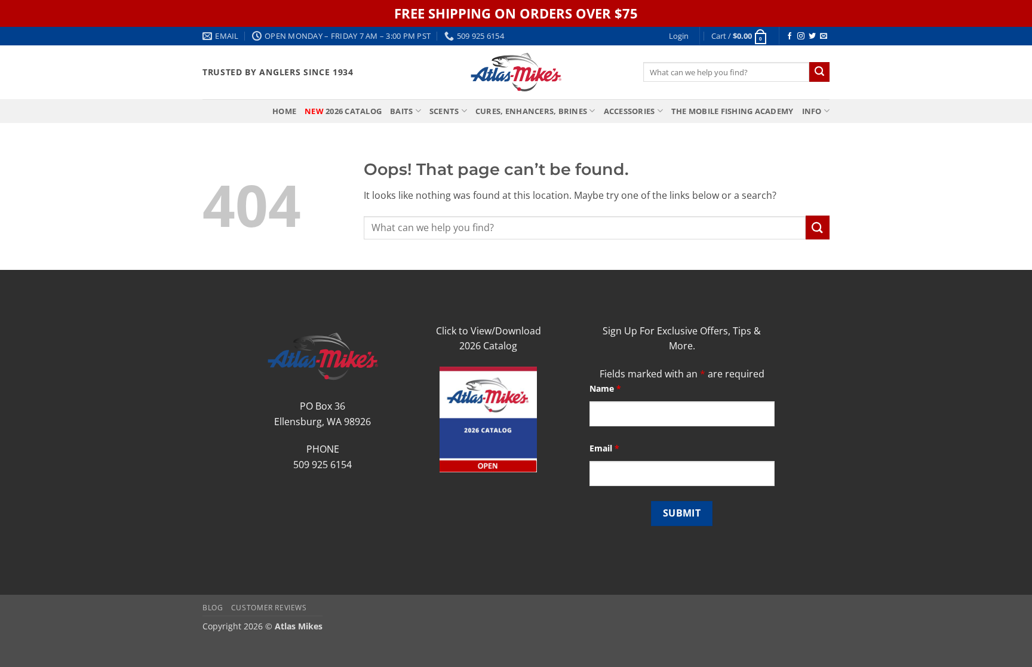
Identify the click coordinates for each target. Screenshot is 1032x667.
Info (812, 111)
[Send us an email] (823, 36)
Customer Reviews (269, 608)
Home (284, 111)
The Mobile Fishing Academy (732, 111)
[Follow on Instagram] (800, 36)
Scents (444, 111)
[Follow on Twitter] (812, 36)
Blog (212, 608)
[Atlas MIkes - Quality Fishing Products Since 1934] (516, 72)
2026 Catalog (343, 111)
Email (604, 448)
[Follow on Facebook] (789, 36)
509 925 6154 (322, 464)
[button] (679, 36)
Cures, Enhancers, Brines (531, 111)
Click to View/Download (488, 330)
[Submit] (819, 72)
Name (605, 388)
